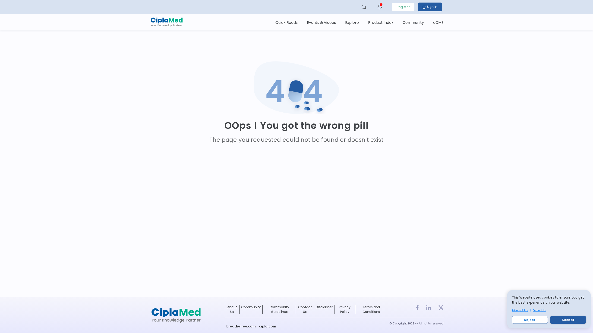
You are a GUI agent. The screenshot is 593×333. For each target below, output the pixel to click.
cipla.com (267, 326)
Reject (530, 320)
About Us (232, 309)
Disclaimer (324, 307)
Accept (567, 320)
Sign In (432, 6)
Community (251, 307)
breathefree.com (241, 326)
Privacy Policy (520, 310)
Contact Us (539, 310)
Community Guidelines (279, 309)
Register (403, 7)
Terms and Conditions (371, 309)
